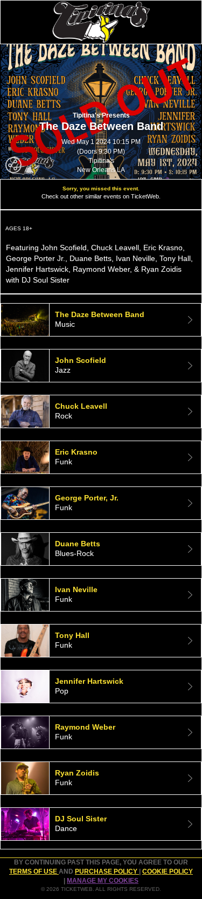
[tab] (101, 320)
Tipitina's (101, 160)
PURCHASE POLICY (107, 871)
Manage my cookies (102, 880)
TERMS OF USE (34, 871)
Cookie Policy (167, 871)
